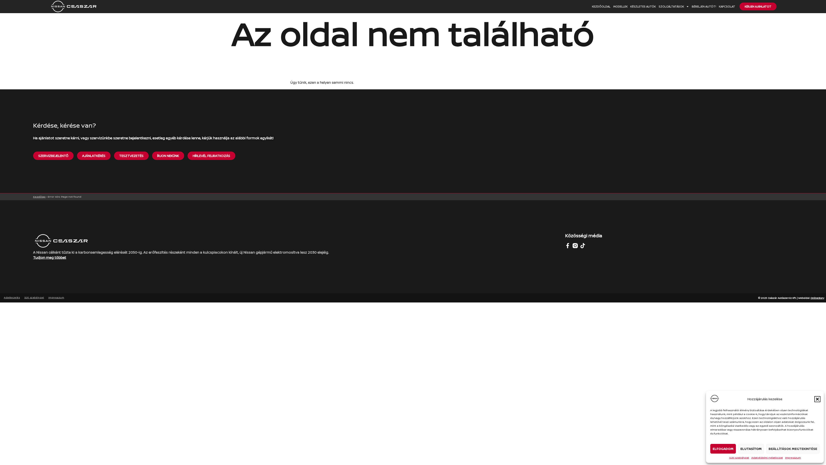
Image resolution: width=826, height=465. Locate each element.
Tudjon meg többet (49, 257)
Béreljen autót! (704, 6)
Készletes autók (643, 6)
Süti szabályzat (739, 457)
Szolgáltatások (671, 6)
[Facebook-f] (567, 245)
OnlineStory (817, 297)
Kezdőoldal (601, 6)
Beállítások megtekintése (793, 448)
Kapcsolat (727, 6)
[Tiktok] (582, 245)
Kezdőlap (39, 196)
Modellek (620, 6)
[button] (817, 399)
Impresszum (793, 457)
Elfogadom (723, 448)
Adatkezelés (12, 297)
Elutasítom (751, 448)
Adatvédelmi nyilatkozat (767, 457)
